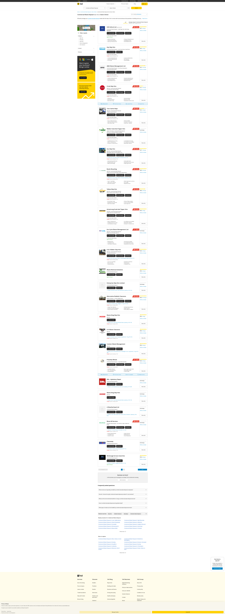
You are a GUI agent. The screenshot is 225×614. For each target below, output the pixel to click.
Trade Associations (81, 592)
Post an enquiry (80, 586)
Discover (94, 579)
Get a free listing (133, 1)
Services (79, 579)
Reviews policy (140, 596)
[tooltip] (128, 8)
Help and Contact (81, 596)
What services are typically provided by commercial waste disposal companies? (116, 489)
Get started (83, 77)
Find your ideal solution (127, 587)
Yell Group (140, 579)
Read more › (145, 18)
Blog (135, 4)
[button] (104, 8)
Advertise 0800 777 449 (142, 1)
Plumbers (94, 586)
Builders (94, 582)
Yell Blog (110, 579)
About (123, 600)
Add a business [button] (123, 480)
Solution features (126, 594)
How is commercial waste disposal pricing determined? (111, 503)
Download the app (125, 1)
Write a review (143, 30)
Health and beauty (111, 596)
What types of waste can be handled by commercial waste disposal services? (115, 507)
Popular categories (110, 4)
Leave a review (80, 589)
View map (86, 27)
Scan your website (126, 590)
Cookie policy (140, 589)
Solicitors (94, 600)
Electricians (94, 592)
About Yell (139, 582)
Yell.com (79, 1)
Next (142, 469)
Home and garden (111, 599)
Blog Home (109, 582)
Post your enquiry (124, 4)
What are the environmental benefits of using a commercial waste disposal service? (117, 498)
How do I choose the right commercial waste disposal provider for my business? (116, 494)
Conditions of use (141, 592)
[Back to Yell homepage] (80, 4)
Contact (124, 597)
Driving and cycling (111, 592)
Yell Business (85, 1)
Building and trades (111, 586)
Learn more (83, 91)
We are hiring (80, 599)
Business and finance (111, 589)
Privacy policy (140, 586)
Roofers (94, 589)
